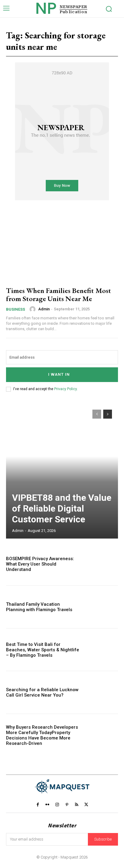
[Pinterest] (67, 804)
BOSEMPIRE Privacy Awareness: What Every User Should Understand (40, 564)
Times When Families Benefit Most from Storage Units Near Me (58, 294)
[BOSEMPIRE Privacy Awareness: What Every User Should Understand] (101, 564)
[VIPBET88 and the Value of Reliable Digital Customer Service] (62, 471)
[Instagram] (57, 804)
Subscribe (103, 839)
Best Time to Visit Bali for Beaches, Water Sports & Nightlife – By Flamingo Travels (42, 650)
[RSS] (76, 804)
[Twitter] (86, 804)
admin (44, 309)
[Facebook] (37, 804)
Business (15, 309)
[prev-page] (96, 414)
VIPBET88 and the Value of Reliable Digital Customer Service (61, 508)
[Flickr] (47, 804)
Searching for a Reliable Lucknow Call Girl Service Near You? (42, 692)
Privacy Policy (65, 389)
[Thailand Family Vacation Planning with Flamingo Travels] (101, 607)
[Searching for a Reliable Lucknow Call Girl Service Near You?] (101, 692)
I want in (59, 374)
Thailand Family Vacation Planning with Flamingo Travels (39, 607)
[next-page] (107, 414)
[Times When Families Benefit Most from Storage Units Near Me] (62, 247)
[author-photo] (33, 309)
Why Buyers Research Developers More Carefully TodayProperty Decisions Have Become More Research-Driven (42, 735)
